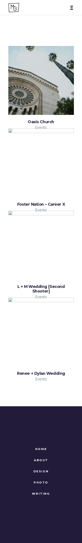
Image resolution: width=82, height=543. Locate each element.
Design (41, 471)
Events (41, 127)
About (41, 460)
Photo (41, 482)
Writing (41, 493)
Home (41, 449)
